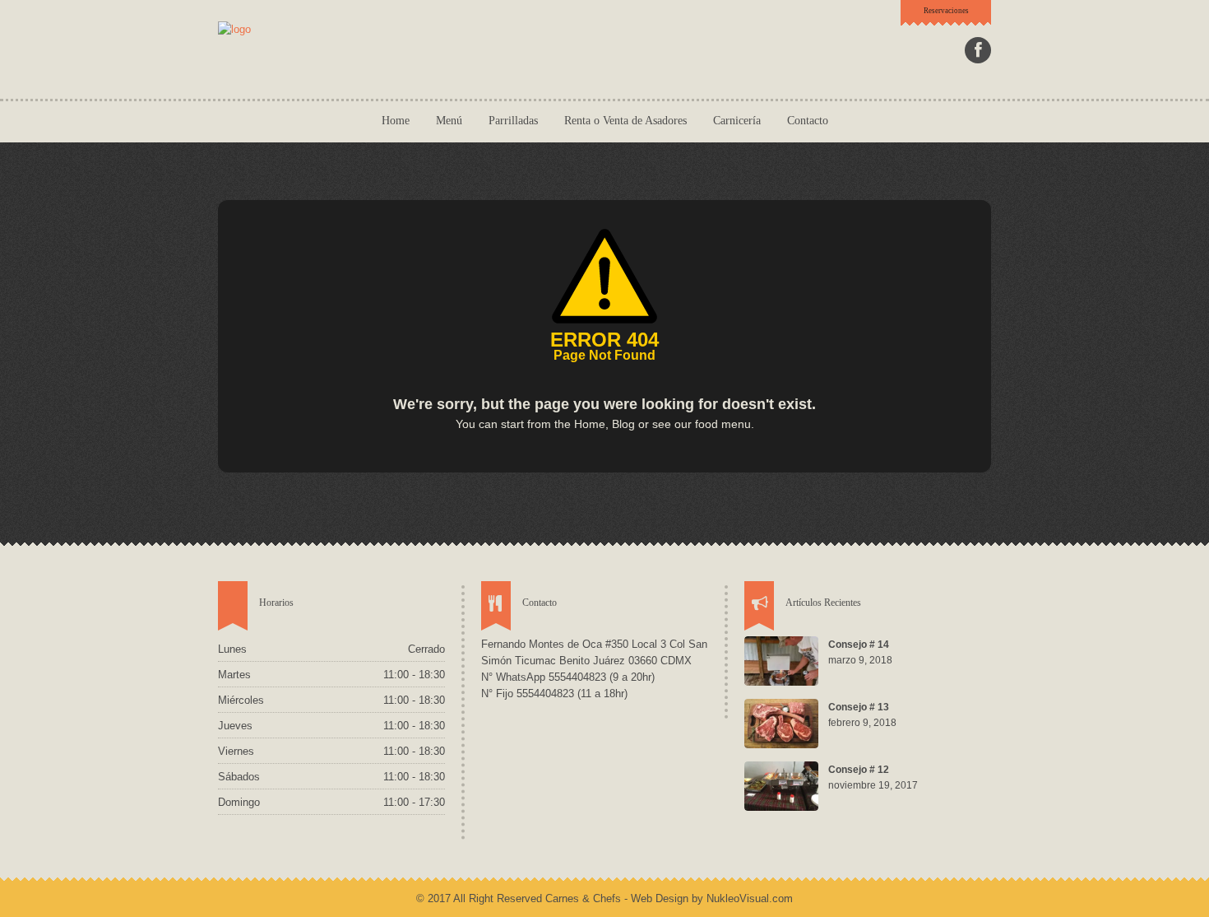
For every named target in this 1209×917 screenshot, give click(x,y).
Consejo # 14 (858, 644)
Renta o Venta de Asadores (625, 120)
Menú (449, 120)
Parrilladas (513, 120)
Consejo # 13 (858, 707)
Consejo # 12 (858, 769)
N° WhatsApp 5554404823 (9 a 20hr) (568, 677)
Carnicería (737, 120)
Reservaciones (946, 11)
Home (396, 120)
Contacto (807, 120)
